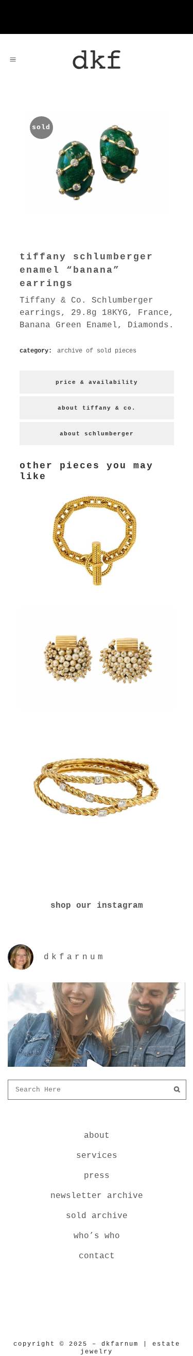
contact (97, 1256)
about (97, 1135)
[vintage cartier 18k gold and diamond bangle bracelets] (97, 833)
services (96, 1155)
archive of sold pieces (96, 351)
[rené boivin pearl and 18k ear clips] (97, 713)
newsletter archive (96, 1196)
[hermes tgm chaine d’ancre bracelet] (97, 594)
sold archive (97, 1216)
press (97, 1176)
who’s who (97, 1236)
